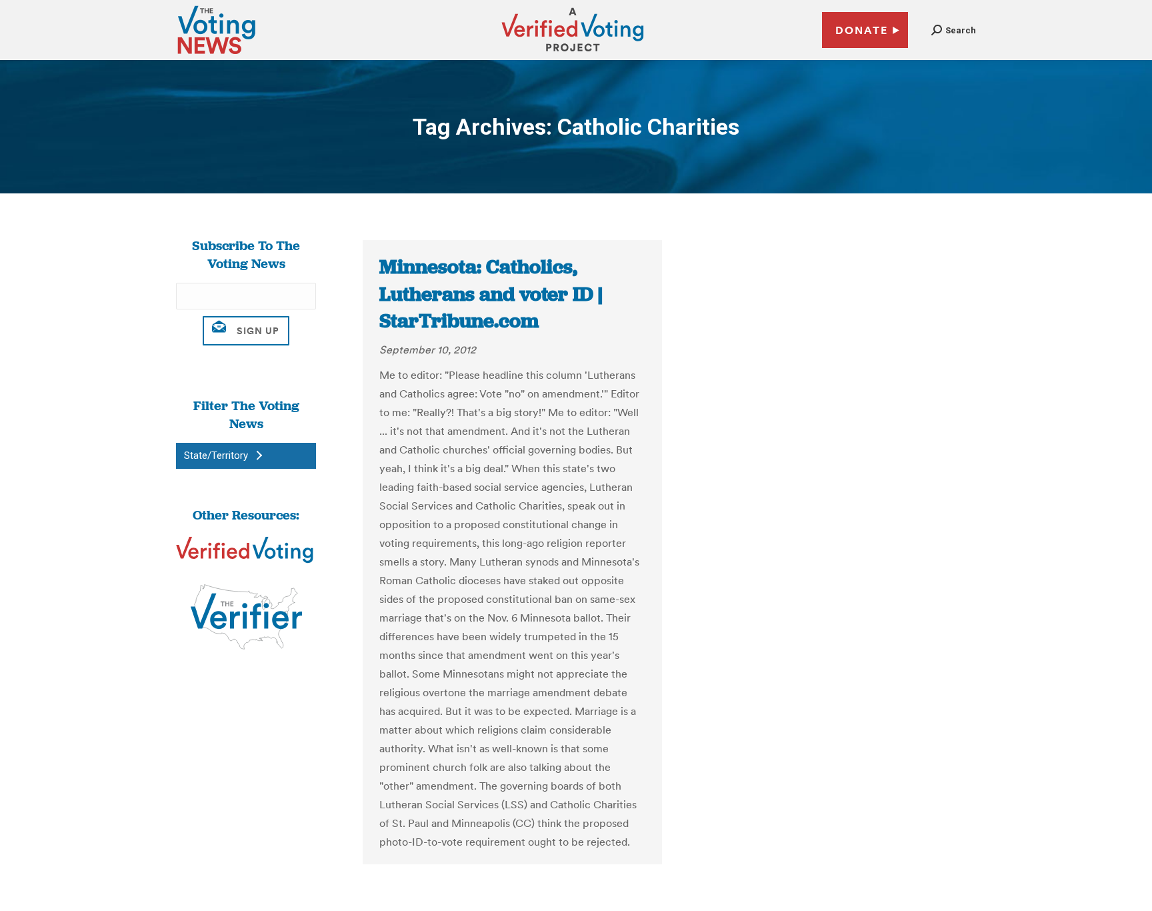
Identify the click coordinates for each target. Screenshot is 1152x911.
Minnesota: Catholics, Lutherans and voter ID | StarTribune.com (491, 293)
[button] (953, 30)
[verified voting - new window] (572, 53)
